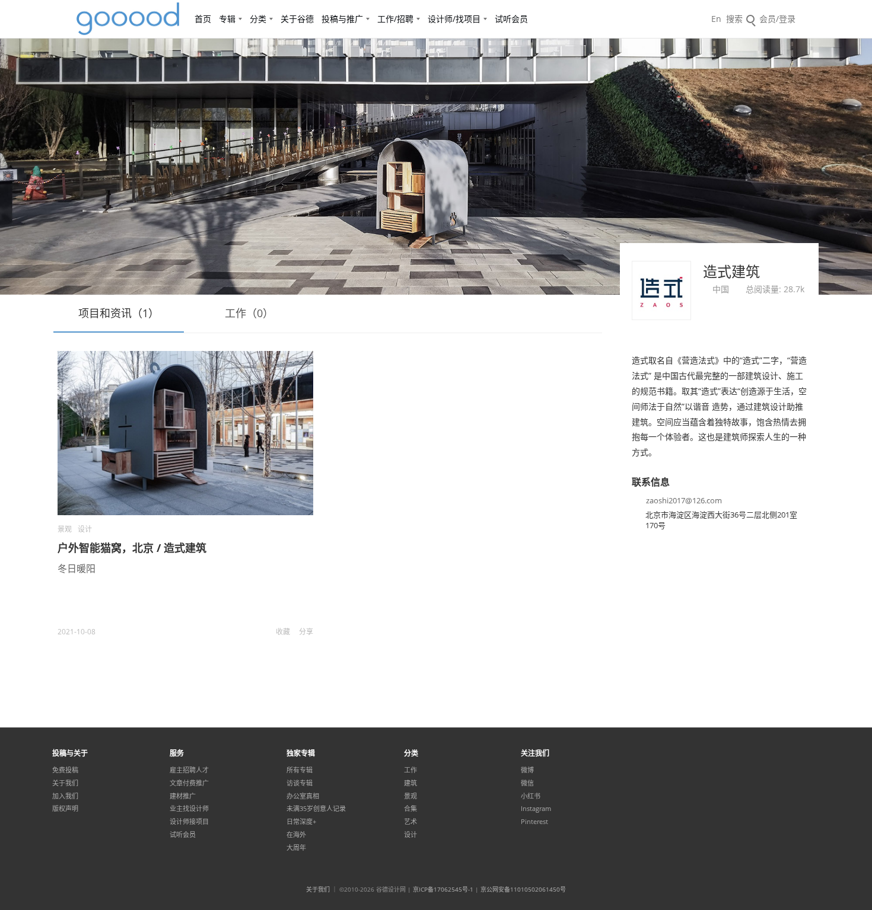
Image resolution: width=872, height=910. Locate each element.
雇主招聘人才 (189, 770)
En (716, 18)
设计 (85, 529)
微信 (527, 783)
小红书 (530, 796)
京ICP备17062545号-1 (443, 889)
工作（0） (249, 313)
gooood (129, 19)
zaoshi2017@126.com (684, 500)
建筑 (410, 783)
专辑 (227, 18)
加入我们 (65, 796)
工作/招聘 (395, 18)
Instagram (536, 808)
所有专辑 (300, 770)
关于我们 (65, 783)
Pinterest (534, 822)
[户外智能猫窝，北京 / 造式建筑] (185, 433)
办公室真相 (303, 796)
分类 (258, 18)
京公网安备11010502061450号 (523, 889)
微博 (527, 770)
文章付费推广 (189, 783)
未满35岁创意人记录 (316, 808)
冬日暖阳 (77, 568)
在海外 (296, 835)
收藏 (283, 632)
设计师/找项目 (454, 18)
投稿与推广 (342, 18)
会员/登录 (777, 18)
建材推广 (183, 796)
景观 (65, 529)
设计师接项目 (189, 822)
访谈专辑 (300, 783)
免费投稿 (65, 770)
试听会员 (511, 18)
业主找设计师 (189, 808)
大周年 (296, 848)
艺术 (410, 822)
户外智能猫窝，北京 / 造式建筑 (132, 548)
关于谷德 (297, 18)
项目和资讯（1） (118, 313)
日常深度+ (301, 822)
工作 (410, 770)
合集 (410, 808)
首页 (203, 18)
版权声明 (65, 808)
